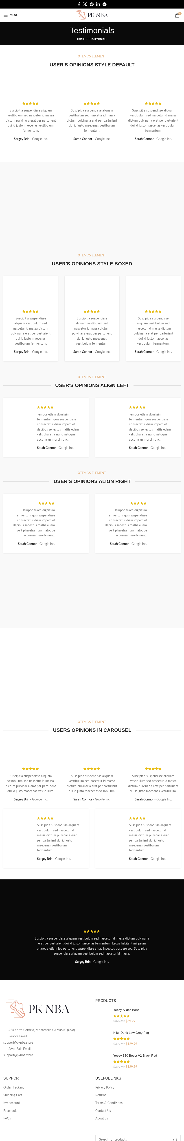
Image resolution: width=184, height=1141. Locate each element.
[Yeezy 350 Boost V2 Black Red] (102, 1061)
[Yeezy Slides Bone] (102, 1016)
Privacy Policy (104, 1087)
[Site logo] (92, 15)
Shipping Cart (12, 1095)
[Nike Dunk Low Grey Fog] (102, 1039)
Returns (100, 1095)
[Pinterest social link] (91, 4)
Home (81, 39)
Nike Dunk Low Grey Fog (131, 1032)
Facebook (10, 1111)
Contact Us (103, 1111)
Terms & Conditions (109, 1103)
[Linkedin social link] (98, 4)
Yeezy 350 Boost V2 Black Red (135, 1055)
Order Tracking (13, 1087)
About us (101, 1118)
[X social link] (85, 4)
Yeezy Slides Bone (126, 1010)
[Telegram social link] (104, 4)
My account (11, 1103)
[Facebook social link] (79, 4)
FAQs (7, 1118)
